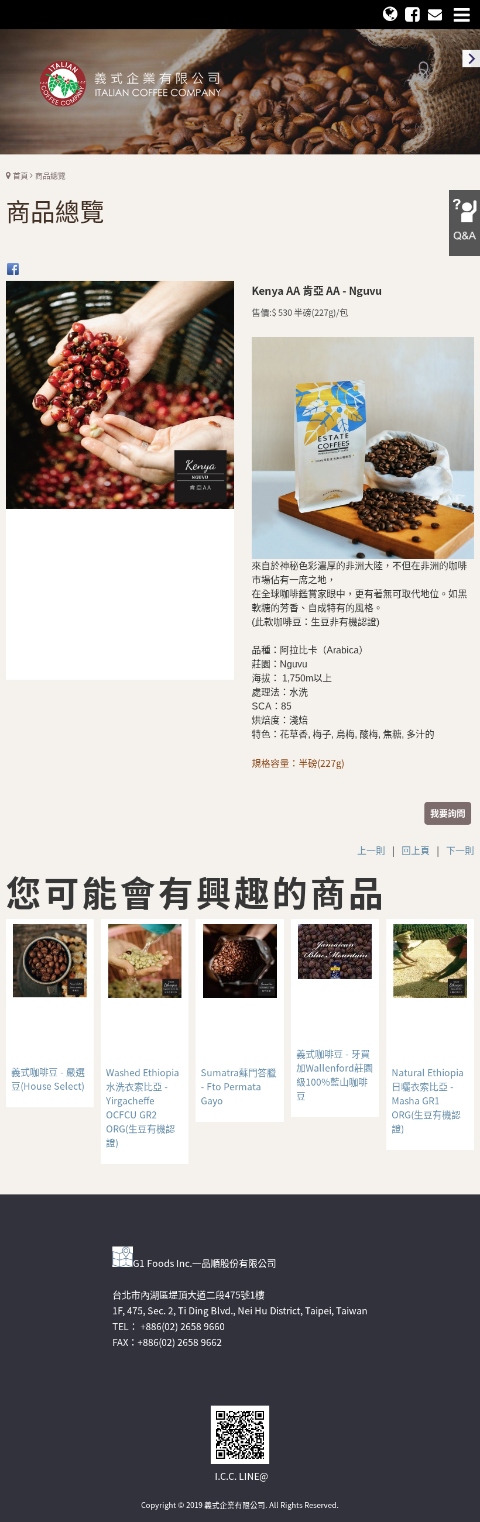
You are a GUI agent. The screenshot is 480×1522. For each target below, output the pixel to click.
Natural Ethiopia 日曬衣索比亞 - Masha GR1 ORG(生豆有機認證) (428, 1100)
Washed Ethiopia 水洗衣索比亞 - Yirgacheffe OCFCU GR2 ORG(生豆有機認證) (142, 1107)
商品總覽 (50, 175)
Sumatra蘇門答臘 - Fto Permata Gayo (238, 1086)
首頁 (20, 175)
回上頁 (416, 850)
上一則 (371, 850)
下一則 (460, 850)
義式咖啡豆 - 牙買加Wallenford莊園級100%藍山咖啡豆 (334, 1074)
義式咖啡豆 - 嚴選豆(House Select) (48, 1079)
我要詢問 (447, 813)
